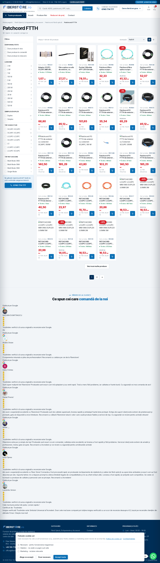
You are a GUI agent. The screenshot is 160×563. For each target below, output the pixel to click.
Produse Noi (42, 15)
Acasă (30, 15)
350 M (19, 98)
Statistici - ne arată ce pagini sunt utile (34, 548)
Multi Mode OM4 (19, 164)
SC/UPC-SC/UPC (19, 129)
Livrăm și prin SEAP (77, 2)
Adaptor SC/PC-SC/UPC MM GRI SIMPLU (44, 69)
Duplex (19, 116)
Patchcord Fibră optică (53, 22)
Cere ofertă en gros (130, 8)
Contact (71, 15)
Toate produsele (15, 15)
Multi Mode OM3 (19, 161)
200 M (19, 87)
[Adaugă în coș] (51, 82)
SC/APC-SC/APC (19, 133)
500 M (19, 102)
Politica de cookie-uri (114, 539)
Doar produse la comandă (17, 52)
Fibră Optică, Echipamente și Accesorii (29, 22)
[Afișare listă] (153, 39)
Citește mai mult (21, 513)
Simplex (19, 119)
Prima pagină (7, 22)
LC (19, 144)
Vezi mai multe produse (97, 266)
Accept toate (60, 557)
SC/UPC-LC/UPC (19, 140)
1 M (19, 73)
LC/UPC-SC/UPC (19, 151)
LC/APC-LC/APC (19, 147)
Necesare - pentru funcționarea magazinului (36, 545)
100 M (19, 77)
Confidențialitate (129, 539)
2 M (19, 69)
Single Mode (19, 172)
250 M (19, 91)
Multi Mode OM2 (19, 168)
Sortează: (123, 40)
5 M (19, 80)
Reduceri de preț (57, 15)
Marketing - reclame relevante (31, 551)
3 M (19, 66)
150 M (19, 84)
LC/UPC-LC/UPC (19, 136)
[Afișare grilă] (149, 39)
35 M (19, 95)
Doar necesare (44, 557)
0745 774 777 (19, 185)
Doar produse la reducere (17, 56)
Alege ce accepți (26, 557)
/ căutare (87, 8)
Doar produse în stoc (15, 49)
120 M (19, 106)
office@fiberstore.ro (33, 2)
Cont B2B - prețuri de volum (146, 2)
